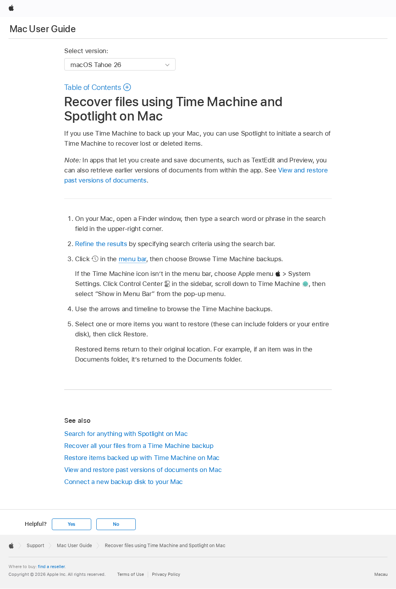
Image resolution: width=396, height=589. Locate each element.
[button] (97, 87)
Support (35, 545)
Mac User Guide (43, 28)
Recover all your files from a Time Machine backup (138, 446)
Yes (71, 524)
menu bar (132, 259)
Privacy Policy (166, 574)
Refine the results (101, 244)
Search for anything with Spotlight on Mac (126, 433)
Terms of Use (130, 574)
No (116, 524)
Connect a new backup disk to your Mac (123, 482)
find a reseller (51, 566)
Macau (380, 574)
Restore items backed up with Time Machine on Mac (142, 458)
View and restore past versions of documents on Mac (143, 470)
